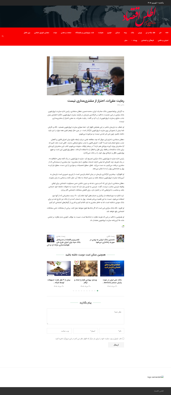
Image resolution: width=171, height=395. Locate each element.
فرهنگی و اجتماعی (147, 40)
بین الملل (27, 32)
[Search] (2, 36)
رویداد (135, 40)
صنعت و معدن (66, 32)
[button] (50, 275)
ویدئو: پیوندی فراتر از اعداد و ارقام (85, 281)
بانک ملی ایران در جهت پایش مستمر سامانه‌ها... (112, 281)
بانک (132, 32)
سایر (126, 40)
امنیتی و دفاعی (163, 40)
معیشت (100, 32)
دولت (55, 32)
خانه (166, 32)
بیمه (125, 32)
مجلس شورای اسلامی (41, 32)
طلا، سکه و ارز (150, 32)
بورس (140, 32)
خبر (160, 32)
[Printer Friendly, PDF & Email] (123, 226)
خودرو (109, 32)
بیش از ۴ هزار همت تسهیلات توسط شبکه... (59, 281)
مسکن (117, 32)
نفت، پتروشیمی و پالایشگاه (84, 32)
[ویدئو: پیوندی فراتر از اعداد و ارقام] (85, 269)
